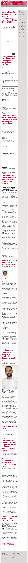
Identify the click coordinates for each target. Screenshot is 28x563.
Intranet (12, 559)
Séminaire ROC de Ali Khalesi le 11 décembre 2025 (9, 262)
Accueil (12, 554)
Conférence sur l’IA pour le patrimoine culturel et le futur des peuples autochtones (10, 120)
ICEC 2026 (21, 14)
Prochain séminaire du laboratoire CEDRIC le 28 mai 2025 (9, 462)
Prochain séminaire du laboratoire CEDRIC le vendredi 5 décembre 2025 (8, 353)
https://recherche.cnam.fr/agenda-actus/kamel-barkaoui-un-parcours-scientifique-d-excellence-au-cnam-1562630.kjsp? (9, 437)
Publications (13, 558)
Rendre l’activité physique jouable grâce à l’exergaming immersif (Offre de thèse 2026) (9, 17)
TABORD (13, 560)
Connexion (19, 554)
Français (25, 0)
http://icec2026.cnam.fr (22, 36)
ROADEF (12, 453)
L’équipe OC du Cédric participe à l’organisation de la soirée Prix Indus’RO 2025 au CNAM (10, 446)
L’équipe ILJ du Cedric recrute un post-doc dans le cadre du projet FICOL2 (9, 180)
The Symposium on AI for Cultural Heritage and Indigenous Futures (9, 61)
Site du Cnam (3, 557)
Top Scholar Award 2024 (9, 427)
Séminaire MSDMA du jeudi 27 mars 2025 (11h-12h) (9, 519)
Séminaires (13, 556)
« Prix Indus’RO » (9, 454)
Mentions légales (4, 558)
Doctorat (13, 557)
